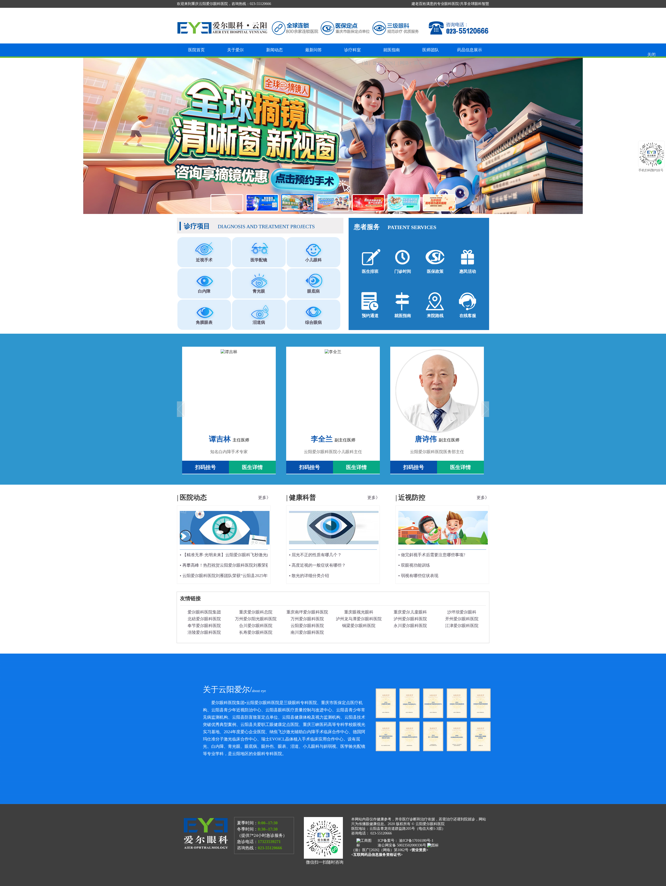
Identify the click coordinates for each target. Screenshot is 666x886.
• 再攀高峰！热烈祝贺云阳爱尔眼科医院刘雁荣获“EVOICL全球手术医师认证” (251, 565)
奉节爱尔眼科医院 (204, 625)
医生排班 (370, 271)
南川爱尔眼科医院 (307, 632)
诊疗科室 (352, 50)
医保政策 (435, 271)
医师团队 (430, 50)
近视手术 (204, 260)
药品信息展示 (469, 50)
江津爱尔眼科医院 (461, 625)
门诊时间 (402, 271)
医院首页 (196, 50)
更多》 (264, 497)
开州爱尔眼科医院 (461, 619)
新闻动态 (274, 50)
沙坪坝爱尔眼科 (461, 612)
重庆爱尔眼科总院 (255, 612)
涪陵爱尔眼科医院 (204, 632)
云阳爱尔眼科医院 (307, 625)
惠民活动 (467, 271)
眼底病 (313, 291)
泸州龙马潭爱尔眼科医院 (359, 619)
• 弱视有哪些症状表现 (418, 575)
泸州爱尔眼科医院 (410, 619)
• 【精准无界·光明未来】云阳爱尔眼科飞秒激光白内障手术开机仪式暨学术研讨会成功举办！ (265, 555)
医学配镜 (259, 260)
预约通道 (370, 315)
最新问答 (313, 50)
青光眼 (259, 291)
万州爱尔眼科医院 (307, 619)
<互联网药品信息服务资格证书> (377, 855)
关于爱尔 (235, 50)
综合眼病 (313, 322)
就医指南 (391, 50)
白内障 (204, 291)
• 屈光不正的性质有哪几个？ (315, 555)
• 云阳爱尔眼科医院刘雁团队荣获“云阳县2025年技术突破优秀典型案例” (245, 575)
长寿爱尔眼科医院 (255, 632)
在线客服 (467, 315)
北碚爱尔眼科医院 (204, 619)
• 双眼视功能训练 (414, 565)
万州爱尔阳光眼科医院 (256, 619)
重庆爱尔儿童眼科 (410, 612)
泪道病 (259, 322)
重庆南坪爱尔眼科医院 (307, 612)
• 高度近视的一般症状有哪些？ (317, 565)
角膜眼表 (204, 322)
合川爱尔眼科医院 (255, 625)
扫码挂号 (205, 467)
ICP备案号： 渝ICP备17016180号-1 (405, 841)
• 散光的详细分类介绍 (309, 575)
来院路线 (435, 315)
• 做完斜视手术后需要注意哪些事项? (431, 555)
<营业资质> (418, 850)
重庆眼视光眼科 (358, 612)
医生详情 (252, 467)
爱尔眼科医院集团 (204, 612)
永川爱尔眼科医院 (410, 625)
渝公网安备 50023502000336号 (402, 845)
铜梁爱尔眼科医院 (358, 625)
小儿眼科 (313, 260)
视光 (333, 136)
